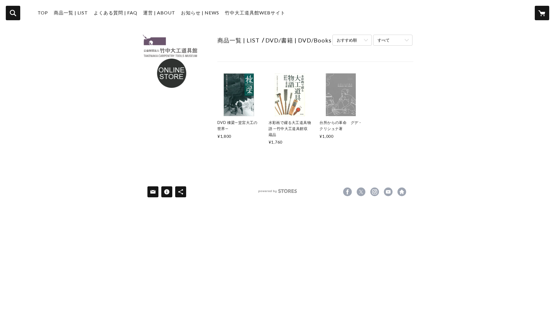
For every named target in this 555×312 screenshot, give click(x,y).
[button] (71, 14)
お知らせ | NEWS (200, 12)
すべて (384, 40)
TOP (43, 12)
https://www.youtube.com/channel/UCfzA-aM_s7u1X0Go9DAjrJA (388, 191)
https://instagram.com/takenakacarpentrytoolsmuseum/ (374, 191)
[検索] (13, 13)
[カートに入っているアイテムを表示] (542, 13)
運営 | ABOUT (159, 12)
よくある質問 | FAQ (115, 12)
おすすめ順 (347, 40)
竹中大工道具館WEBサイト (255, 12)
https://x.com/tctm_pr (361, 191)
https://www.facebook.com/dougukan (347, 191)
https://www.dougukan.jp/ (401, 191)
